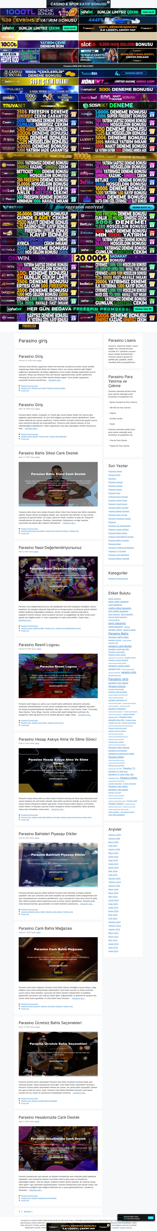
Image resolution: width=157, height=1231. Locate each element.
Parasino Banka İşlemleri (118, 511)
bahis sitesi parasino (118, 601)
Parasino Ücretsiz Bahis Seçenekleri (50, 1022)
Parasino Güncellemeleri (57, 436)
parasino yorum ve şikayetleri (116, 795)
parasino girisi (128, 672)
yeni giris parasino (116, 815)
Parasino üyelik (132, 801)
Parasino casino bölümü (54, 912)
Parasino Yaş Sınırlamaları (119, 526)
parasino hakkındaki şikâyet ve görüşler (46, 817)
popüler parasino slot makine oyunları (118, 809)
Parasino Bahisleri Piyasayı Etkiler (48, 833)
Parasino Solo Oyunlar (117, 515)
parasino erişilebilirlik (114, 672)
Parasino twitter (128, 777)
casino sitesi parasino (119, 608)
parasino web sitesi (115, 784)
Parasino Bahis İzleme (117, 533)
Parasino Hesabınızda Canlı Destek (49, 1117)
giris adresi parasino (118, 611)
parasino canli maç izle (118, 649)
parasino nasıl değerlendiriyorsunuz (68, 628)
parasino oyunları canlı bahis (116, 739)
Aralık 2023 (113, 908)
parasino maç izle (114, 723)
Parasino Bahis (118, 633)
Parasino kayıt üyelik (39, 388)
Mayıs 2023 (113, 933)
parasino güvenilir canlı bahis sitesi (118, 695)
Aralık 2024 (113, 864)
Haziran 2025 (114, 849)
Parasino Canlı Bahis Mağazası (45, 928)
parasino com (114, 669)
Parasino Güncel (115, 486)
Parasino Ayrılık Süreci (117, 500)
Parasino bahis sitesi (118, 637)
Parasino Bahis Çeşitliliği (118, 559)
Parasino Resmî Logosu (39, 644)
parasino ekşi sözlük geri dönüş (57, 531)
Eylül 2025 (112, 846)
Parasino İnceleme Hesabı (119, 519)
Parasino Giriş (31, 356)
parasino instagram (117, 708)
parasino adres (115, 630)
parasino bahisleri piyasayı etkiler (33, 912)
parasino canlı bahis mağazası (51, 1006)
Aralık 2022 (113, 951)
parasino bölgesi (126, 640)
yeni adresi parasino (127, 812)
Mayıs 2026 (113, 842)
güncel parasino (114, 620)
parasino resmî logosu (56, 723)
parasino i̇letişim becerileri (115, 711)
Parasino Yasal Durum (117, 504)
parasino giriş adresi (118, 683)
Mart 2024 (112, 897)
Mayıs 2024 (113, 889)
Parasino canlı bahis (116, 652)
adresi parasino (114, 599)
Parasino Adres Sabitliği (29, 436)
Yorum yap (25, 390)
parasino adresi (129, 630)
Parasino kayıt (125, 717)
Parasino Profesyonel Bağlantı (121, 548)
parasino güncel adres (116, 689)
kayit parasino (117, 623)
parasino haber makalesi (129, 703)
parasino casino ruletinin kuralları (32, 628)
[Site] (39, 114)
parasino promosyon (117, 750)
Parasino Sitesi (116, 757)
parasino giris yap (114, 675)
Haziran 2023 (114, 929)
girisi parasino (114, 614)
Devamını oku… (55, 380)
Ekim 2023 (112, 915)
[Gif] (78, 156)
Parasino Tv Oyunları (117, 551)
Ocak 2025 (113, 860)
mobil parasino (115, 626)
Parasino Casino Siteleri (118, 529)
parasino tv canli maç (118, 771)
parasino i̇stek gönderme (130, 711)
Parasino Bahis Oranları (118, 508)
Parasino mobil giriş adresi (117, 728)
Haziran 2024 (114, 886)
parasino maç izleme (129, 723)
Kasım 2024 (113, 868)
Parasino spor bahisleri (116, 765)
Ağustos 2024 (114, 878)
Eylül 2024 (112, 875)
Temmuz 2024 (114, 882)
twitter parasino (113, 812)
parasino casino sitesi (119, 666)
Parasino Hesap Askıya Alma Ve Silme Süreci (57, 739)
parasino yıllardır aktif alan (115, 798)
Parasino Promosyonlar (29, 386)
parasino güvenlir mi (117, 700)
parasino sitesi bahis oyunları (116, 760)
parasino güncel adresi (117, 692)
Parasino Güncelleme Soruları (121, 537)
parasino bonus (114, 640)
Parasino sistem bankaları (56, 388)
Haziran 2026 (114, 838)
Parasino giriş (26, 388)
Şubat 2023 (113, 944)
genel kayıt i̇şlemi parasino (30, 1006)
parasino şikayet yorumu (115, 806)
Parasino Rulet (114, 544)
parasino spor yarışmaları (115, 768)
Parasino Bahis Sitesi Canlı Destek (48, 453)
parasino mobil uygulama (117, 731)
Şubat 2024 (113, 900)
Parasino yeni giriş (114, 793)
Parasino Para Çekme (118, 747)
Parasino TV (129, 768)
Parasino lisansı (130, 720)
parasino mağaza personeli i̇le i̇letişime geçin (120, 725)
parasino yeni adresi (118, 789)
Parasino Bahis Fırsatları (118, 540)
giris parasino (127, 614)
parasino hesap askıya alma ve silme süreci (76, 817)
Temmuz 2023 (114, 926)
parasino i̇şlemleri (129, 714)
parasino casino (130, 657)
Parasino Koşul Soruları (118, 497)
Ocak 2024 (113, 904)
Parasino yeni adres (118, 786)
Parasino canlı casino (117, 655)
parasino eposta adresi (128, 669)
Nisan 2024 (113, 893)
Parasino (112, 479)
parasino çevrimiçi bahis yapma (117, 801)
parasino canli (113, 643)
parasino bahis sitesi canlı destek (33, 531)
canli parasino (115, 605)
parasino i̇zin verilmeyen (115, 714)
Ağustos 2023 (114, 922)
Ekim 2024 (112, 871)
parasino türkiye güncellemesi (116, 781)
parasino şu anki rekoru (129, 806)
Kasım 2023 (113, 911)
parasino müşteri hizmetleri (115, 734)
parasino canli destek (120, 646)
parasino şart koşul (130, 804)
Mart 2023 (112, 940)
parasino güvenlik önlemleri (115, 697)
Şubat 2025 (113, 857)
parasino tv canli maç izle (121, 774)
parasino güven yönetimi (115, 703)
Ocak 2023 (113, 948)
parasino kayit (113, 717)
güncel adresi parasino (117, 617)
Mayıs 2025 (113, 853)
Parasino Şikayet (115, 482)
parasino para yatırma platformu (117, 745)
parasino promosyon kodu (121, 753)
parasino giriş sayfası (39, 723)
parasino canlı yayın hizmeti (115, 657)
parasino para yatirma (116, 742)
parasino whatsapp (129, 784)
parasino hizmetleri (113, 706)
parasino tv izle (113, 778)
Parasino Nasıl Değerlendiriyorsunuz (50, 547)
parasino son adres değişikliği (116, 763)
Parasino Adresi (115, 471)
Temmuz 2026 (114, 835)
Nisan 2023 (113, 937)
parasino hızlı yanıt (125, 706)
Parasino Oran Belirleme (118, 555)
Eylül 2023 (112, 918)
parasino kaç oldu (116, 720)
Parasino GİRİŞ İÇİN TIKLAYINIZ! (78, 66)
